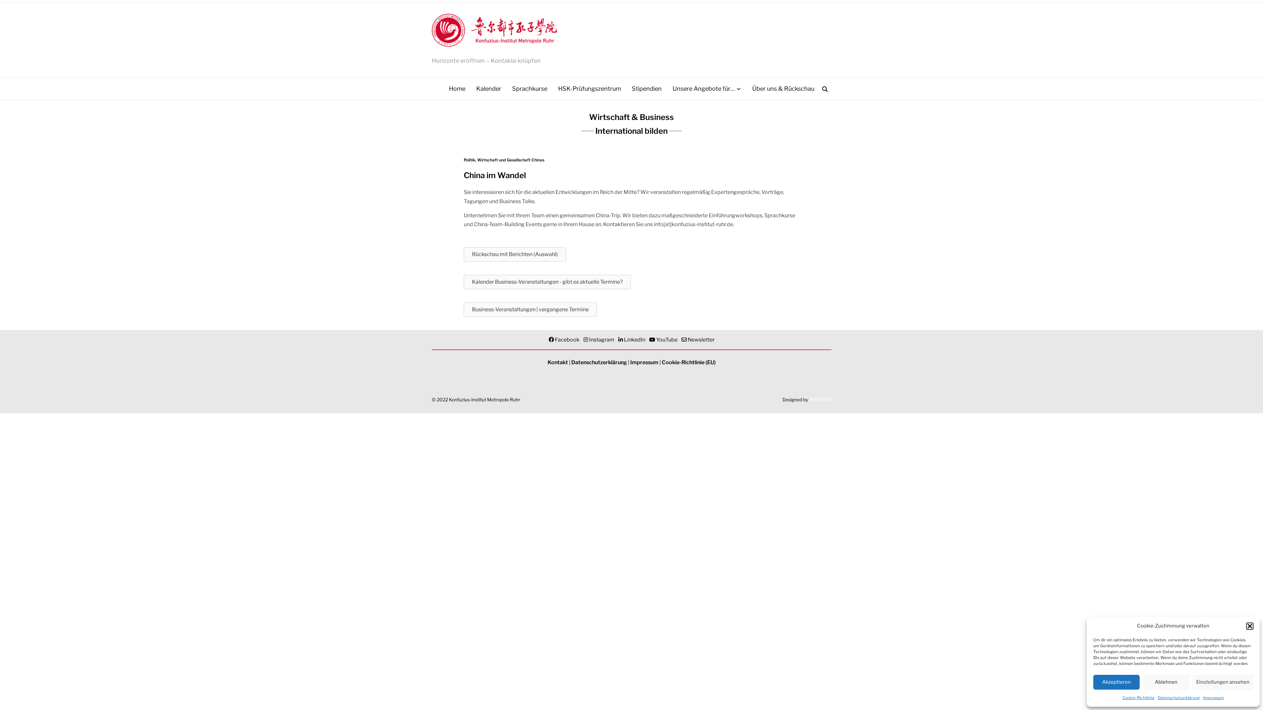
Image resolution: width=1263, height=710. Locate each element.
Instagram (601, 340)
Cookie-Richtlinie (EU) (689, 362)
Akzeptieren (1116, 682)
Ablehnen (1166, 682)
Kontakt (558, 362)
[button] (1250, 626)
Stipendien (647, 88)
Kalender (488, 88)
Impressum (1213, 697)
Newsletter (701, 340)
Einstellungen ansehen (1223, 682)
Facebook (567, 340)
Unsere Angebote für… (704, 88)
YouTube (667, 340)
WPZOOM (820, 399)
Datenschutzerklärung (1179, 697)
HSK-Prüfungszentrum (589, 88)
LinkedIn (634, 340)
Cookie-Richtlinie (1138, 697)
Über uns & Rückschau (783, 88)
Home (457, 88)
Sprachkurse (529, 88)
